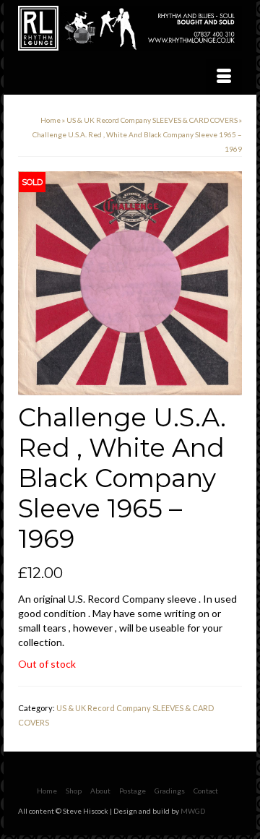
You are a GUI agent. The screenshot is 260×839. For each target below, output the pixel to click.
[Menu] (224, 77)
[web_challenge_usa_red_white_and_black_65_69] (130, 282)
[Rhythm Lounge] (130, 28)
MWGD (193, 810)
